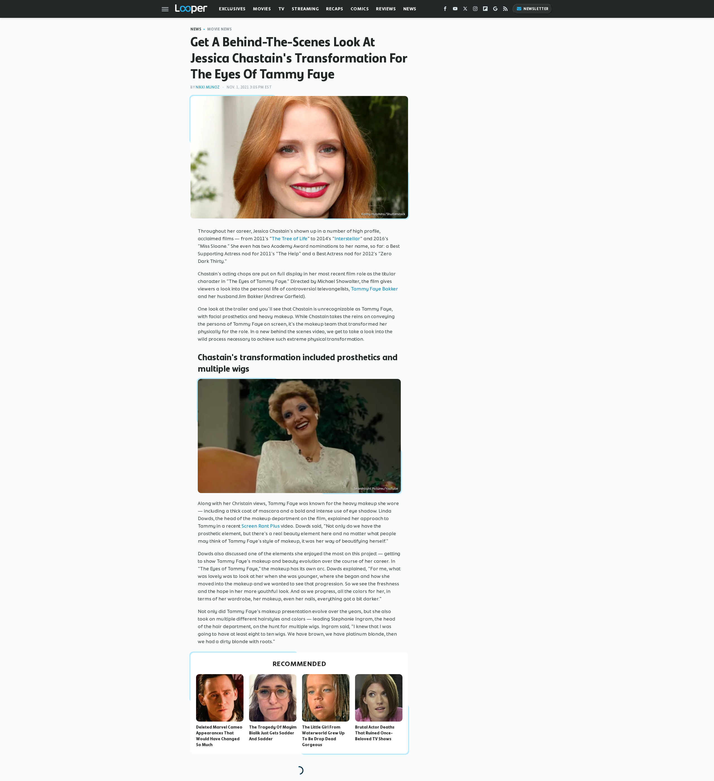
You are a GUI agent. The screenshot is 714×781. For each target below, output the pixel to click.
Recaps (334, 9)
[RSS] (505, 10)
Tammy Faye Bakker (374, 288)
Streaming (305, 9)
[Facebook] (445, 10)
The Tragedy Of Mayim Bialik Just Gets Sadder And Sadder (272, 733)
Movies (262, 9)
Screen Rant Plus (260, 526)
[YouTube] (455, 10)
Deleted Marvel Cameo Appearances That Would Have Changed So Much (219, 735)
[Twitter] (465, 10)
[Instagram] (475, 10)
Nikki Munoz (208, 87)
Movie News (219, 29)
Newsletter (536, 8)
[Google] (495, 10)
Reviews (386, 9)
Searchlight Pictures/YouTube (376, 488)
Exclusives (232, 9)
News (409, 9)
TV (281, 9)
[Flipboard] (485, 10)
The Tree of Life (289, 238)
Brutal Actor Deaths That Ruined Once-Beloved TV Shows (374, 733)
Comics (360, 9)
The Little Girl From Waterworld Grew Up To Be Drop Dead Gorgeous (323, 735)
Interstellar (347, 238)
